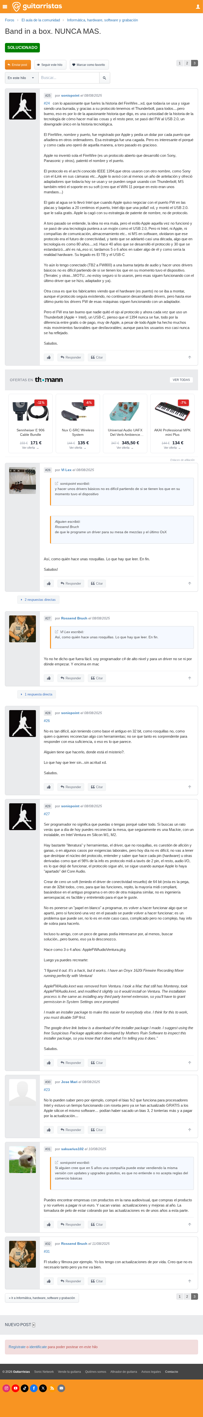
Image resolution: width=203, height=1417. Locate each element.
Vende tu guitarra (69, 1372)
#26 (48, 470)
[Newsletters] (61, 1388)
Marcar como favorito (91, 65)
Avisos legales (151, 1372)
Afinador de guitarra (123, 1372)
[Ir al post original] (56, 483)
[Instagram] (6, 1388)
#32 (48, 1244)
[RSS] (52, 1388)
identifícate (38, 1347)
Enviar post (19, 65)
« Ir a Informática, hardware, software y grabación (42, 1298)
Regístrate (17, 1347)
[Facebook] (34, 1388)
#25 (48, 95)
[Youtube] (15, 1388)
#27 (48, 618)
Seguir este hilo (51, 65)
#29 (48, 806)
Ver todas (181, 380)
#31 (48, 1149)
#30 (48, 1082)
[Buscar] (104, 77)
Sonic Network (44, 1372)
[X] (43, 1388)
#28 (48, 713)
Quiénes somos (95, 1372)
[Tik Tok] (24, 1388)
